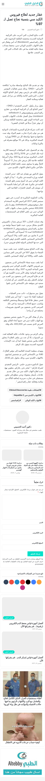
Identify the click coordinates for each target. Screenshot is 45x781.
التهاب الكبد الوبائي (32, 400)
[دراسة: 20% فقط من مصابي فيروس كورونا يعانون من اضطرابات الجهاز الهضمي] (12, 455)
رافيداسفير (15, 400)
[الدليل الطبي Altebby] (33, 4)
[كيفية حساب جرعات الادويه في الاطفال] (22, 727)
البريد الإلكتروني (38, 533)
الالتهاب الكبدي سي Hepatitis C (27, 395)
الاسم (41, 522)
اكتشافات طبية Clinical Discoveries (24, 390)
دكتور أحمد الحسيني (33, 29)
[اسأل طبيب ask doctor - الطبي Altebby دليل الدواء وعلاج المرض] (22, 763)
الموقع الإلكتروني (37, 543)
